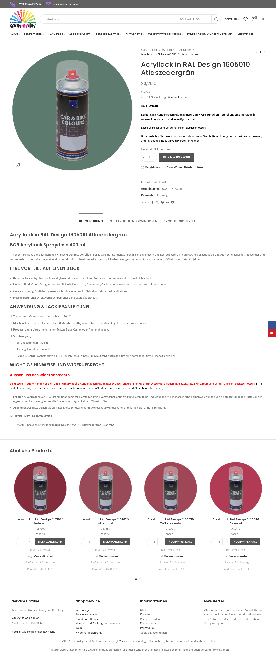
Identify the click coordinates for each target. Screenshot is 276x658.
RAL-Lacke (168, 49)
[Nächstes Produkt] (264, 52)
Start (144, 49)
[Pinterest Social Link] (162, 202)
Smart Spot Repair (87, 619)
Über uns (145, 610)
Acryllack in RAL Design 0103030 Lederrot (40, 521)
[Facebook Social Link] (152, 202)
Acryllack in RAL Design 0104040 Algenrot (235, 521)
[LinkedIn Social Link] (167, 202)
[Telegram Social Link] (172, 202)
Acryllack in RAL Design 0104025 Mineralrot (105, 521)
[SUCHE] (216, 19)
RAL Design (185, 49)
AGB (79, 628)
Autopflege (83, 610)
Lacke (154, 49)
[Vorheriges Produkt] (256, 52)
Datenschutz (148, 623)
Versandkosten (177, 97)
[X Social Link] (157, 202)
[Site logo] (23, 18)
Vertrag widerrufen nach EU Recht (33, 631)
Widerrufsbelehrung (89, 632)
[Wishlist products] (245, 19)
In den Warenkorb (176, 157)
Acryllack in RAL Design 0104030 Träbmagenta (170, 521)
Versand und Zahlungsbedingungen (98, 623)
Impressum (147, 628)
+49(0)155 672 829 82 (25, 618)
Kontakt (145, 614)
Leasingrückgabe (86, 614)
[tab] (91, 219)
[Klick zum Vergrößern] (18, 165)
